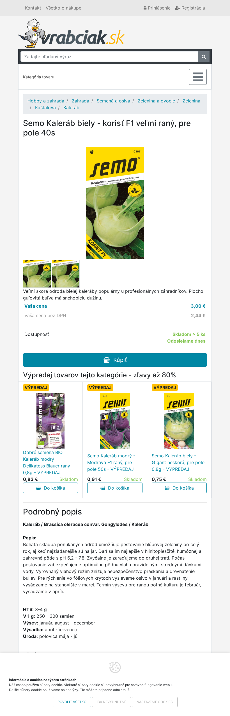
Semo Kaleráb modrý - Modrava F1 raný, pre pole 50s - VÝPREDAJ (111, 462)
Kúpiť (118, 360)
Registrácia (192, 8)
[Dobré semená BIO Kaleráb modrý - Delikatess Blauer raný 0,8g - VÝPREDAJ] (50, 421)
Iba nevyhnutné (111, 702)
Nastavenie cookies (155, 702)
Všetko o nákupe (63, 8)
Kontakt (33, 8)
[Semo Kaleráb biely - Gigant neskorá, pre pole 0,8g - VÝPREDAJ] (179, 421)
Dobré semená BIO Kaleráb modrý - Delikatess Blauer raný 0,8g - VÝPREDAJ (46, 462)
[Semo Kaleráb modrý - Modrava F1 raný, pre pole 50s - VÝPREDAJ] (115, 421)
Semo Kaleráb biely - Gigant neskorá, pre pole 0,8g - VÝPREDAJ (178, 462)
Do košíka (53, 488)
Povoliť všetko (72, 702)
